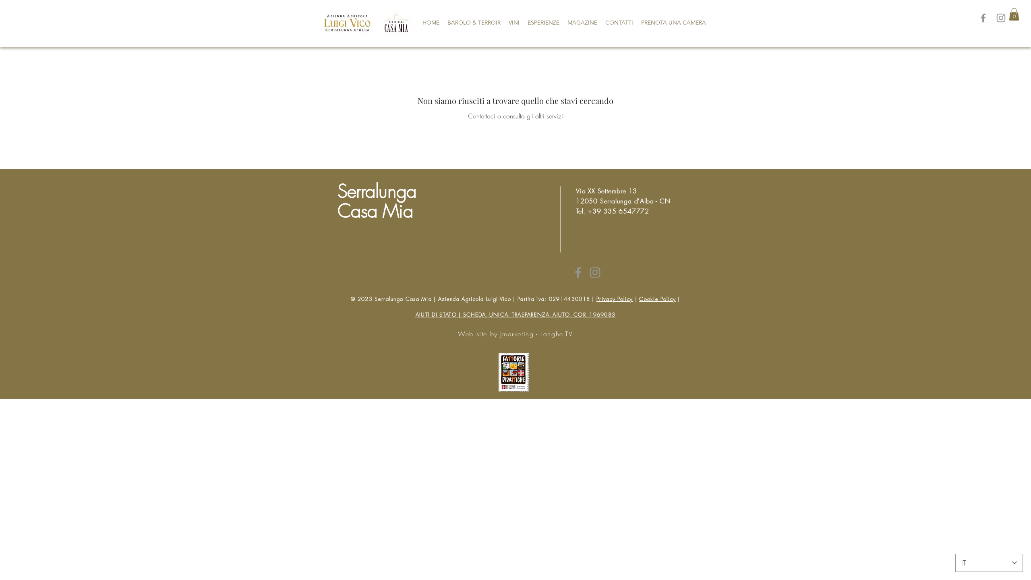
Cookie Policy (657, 298)
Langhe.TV (556, 333)
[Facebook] (983, 18)
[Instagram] (1001, 18)
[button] (1014, 14)
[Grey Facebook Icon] (578, 272)
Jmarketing (518, 333)
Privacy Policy (614, 298)
